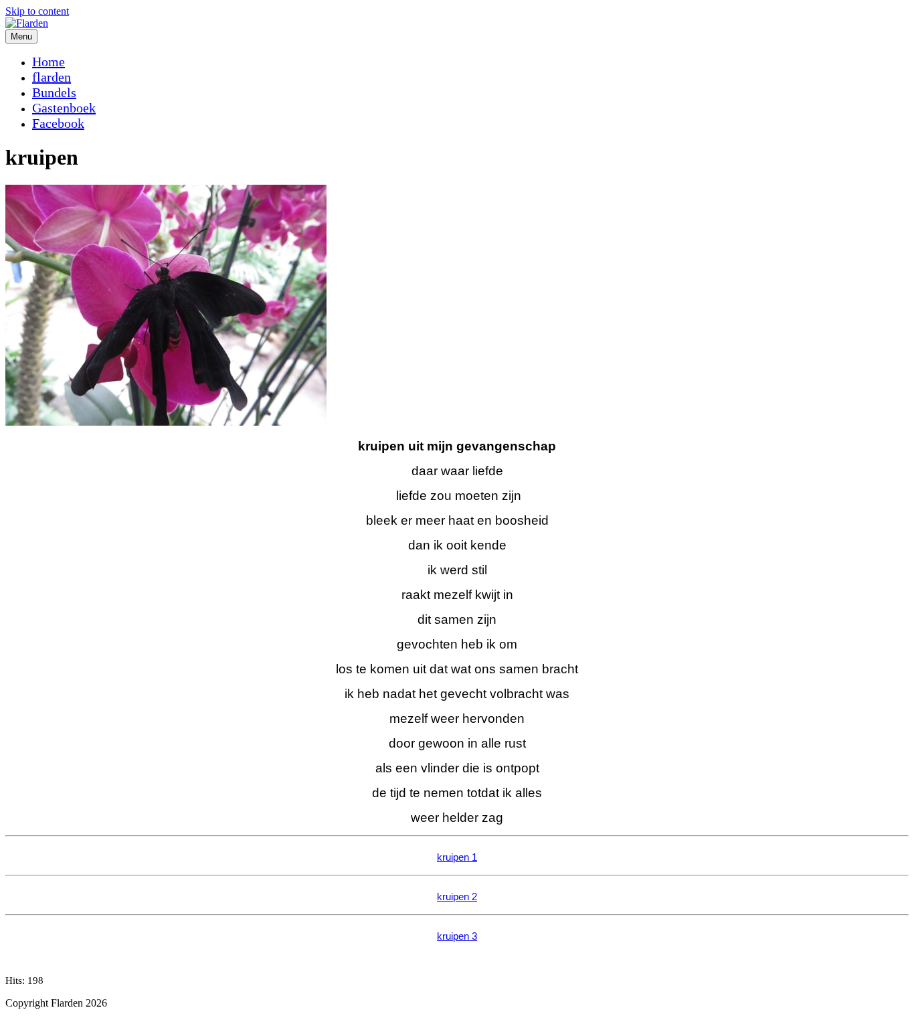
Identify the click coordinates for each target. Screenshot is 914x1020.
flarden (51, 77)
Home (48, 61)
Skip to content (37, 11)
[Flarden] (26, 23)
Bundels (54, 92)
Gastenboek (64, 107)
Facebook (58, 123)
